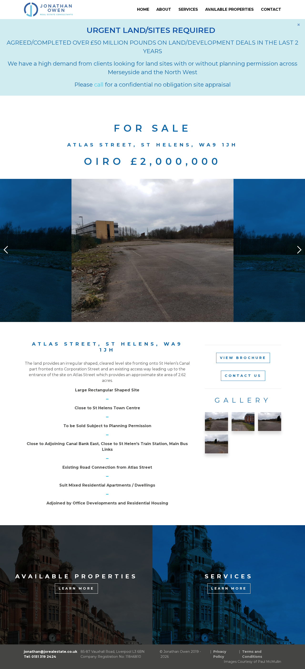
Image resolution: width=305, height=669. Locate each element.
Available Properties (229, 9)
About (163, 9)
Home (143, 9)
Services (188, 9)
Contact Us (243, 375)
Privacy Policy (219, 654)
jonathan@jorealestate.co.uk (50, 651)
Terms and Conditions (252, 654)
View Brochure (243, 358)
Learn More (76, 588)
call (98, 84)
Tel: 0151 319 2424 (40, 656)
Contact (271, 9)
